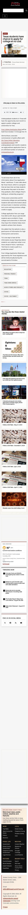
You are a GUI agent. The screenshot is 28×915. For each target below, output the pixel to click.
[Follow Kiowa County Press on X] (5, 623)
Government (6, 844)
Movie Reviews (7, 863)
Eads (16, 836)
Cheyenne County (20, 831)
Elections (5, 838)
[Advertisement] (14, 83)
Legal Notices (7, 855)
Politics (5, 835)
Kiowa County (19, 829)
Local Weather (19, 855)
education (7, 269)
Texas (6, 278)
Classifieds (6, 868)
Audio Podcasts (7, 866)
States (6, 291)
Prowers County (19, 833)
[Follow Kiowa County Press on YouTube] (21, 623)
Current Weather (19, 844)
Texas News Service (10, 282)
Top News (6, 829)
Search (17, 861)
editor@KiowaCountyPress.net (13, 889)
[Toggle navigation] (4, 16)
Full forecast (6, 564)
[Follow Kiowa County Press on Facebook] (10, 623)
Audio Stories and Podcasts (13, 287)
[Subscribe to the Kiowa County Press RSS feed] (16, 623)
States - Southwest (10, 296)
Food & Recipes (7, 861)
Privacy (17, 870)
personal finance (9, 274)
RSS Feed (17, 863)
